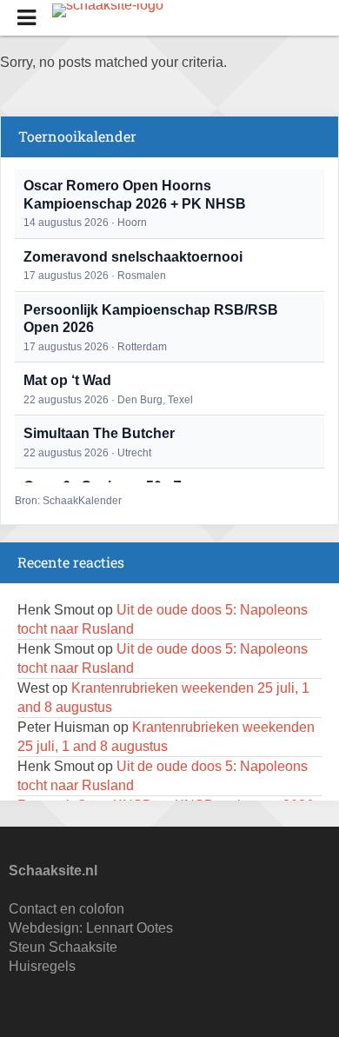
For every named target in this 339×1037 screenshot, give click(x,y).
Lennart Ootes (129, 928)
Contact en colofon (66, 908)
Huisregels (42, 966)
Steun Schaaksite (63, 947)
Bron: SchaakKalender (68, 501)
